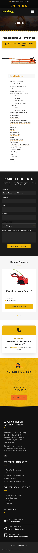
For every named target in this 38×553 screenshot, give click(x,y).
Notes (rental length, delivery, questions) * (16, 230)
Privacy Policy (6, 550)
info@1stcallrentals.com (18, 537)
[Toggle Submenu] (26, 86)
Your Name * (6, 197)
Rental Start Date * (8, 222)
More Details (17, 306)
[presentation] (2, 291)
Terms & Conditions (17, 550)
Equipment (5, 189)
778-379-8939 (16, 347)
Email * (4, 205)
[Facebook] (5, 456)
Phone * (4, 214)
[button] (32, 11)
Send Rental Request (19, 246)
